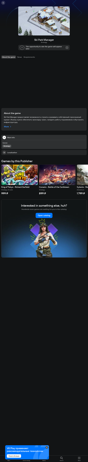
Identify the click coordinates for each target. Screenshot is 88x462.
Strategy (44, 42)
